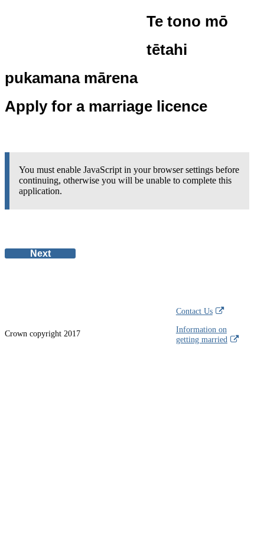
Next (40, 253)
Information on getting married (201, 334)
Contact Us (194, 311)
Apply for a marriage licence (116, 63)
